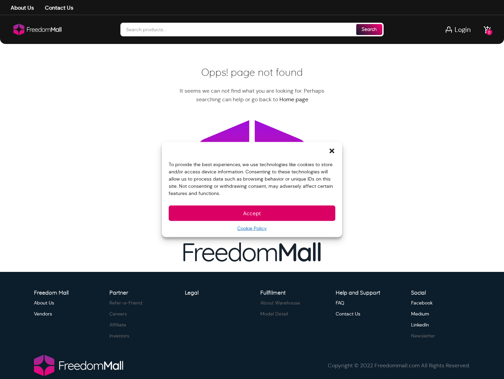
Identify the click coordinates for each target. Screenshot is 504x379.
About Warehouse (280, 303)
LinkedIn (420, 325)
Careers (118, 314)
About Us (22, 7)
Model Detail (274, 314)
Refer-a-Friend (125, 303)
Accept (252, 213)
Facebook (422, 303)
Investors (119, 336)
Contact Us (59, 7)
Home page (293, 99)
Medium (420, 314)
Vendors (43, 314)
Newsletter (423, 336)
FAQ (340, 303)
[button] (331, 150)
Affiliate (117, 325)
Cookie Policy (252, 228)
